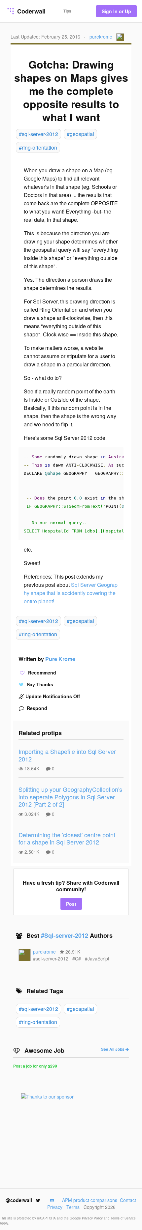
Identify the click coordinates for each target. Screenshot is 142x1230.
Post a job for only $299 (35, 1066)
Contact (128, 1200)
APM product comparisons (89, 1200)
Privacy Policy (93, 1218)
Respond (36, 708)
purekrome (100, 36)
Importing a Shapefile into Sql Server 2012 (67, 755)
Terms (73, 1207)
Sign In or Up (116, 11)
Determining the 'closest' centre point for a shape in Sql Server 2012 (66, 838)
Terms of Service (123, 1218)
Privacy (54, 1207)
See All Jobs (113, 1049)
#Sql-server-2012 (65, 935)
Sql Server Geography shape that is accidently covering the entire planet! (71, 593)
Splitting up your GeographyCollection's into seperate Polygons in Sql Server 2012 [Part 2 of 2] (70, 796)
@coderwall (19, 1200)
